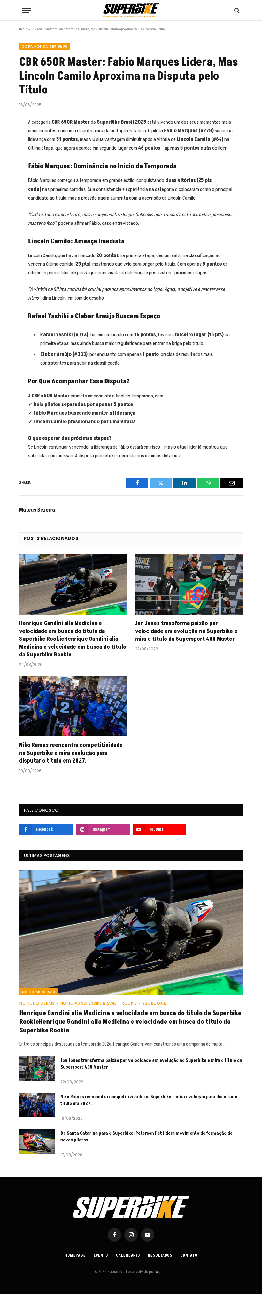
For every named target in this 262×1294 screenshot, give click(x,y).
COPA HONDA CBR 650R (44, 46)
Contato (188, 1255)
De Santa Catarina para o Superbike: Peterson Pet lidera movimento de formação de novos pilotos (146, 1136)
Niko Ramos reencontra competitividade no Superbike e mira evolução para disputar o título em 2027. (71, 753)
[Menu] (26, 10)
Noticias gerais (38, 991)
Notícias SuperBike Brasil (88, 1003)
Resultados (160, 1255)
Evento (101, 1255)
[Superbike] (131, 10)
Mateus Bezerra (37, 510)
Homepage (75, 1255)
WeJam (161, 1271)
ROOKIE (129, 1003)
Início (23, 29)
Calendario (128, 1255)
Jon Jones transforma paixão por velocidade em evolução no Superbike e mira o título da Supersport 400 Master (186, 631)
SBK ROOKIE (154, 1003)
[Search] (236, 10)
